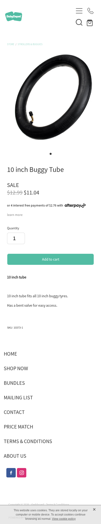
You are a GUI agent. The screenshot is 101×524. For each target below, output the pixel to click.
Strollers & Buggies (30, 44)
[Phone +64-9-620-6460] (90, 10)
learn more (15, 215)
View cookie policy (64, 518)
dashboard (37, 504)
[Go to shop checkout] (90, 22)
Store (10, 44)
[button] (79, 22)
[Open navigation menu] (79, 10)
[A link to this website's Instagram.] (21, 472)
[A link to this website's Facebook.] (11, 472)
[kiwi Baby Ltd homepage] (39, 16)
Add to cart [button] (50, 259)
